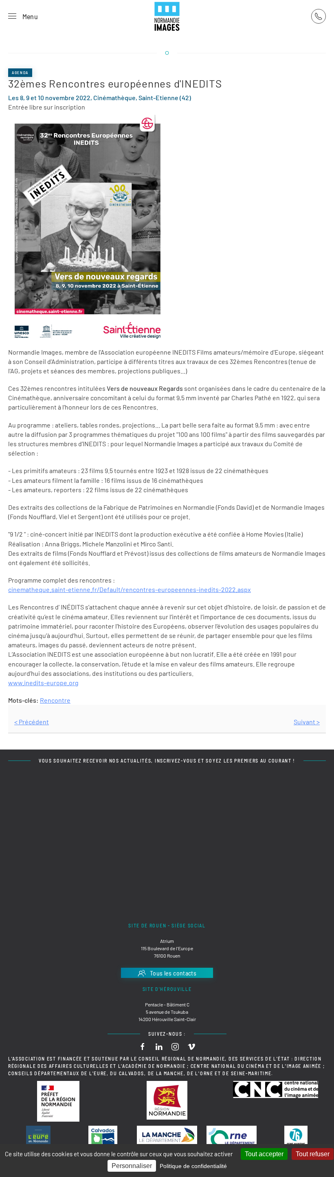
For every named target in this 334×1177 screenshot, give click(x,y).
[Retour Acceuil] (167, 16)
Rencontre (55, 700)
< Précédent (31, 721)
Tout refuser (313, 1154)
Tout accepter (264, 1154)
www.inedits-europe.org (43, 682)
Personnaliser (132, 1165)
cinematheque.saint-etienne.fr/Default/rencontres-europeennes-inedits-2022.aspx (129, 589)
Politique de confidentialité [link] (193, 1166)
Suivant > (307, 721)
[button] (23, 16)
